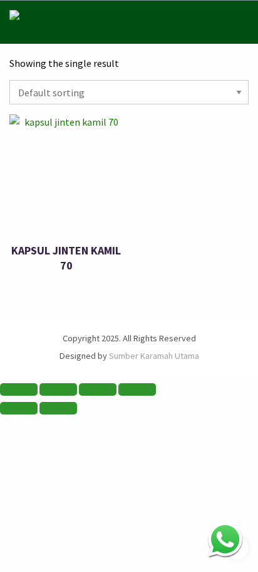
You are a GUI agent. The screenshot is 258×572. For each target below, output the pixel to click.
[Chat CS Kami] (225, 539)
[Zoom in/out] (19, 389)
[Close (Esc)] (137, 389)
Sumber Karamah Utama (154, 355)
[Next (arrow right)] (58, 408)
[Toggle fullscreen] (58, 389)
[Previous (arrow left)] (19, 408)
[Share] (97, 389)
